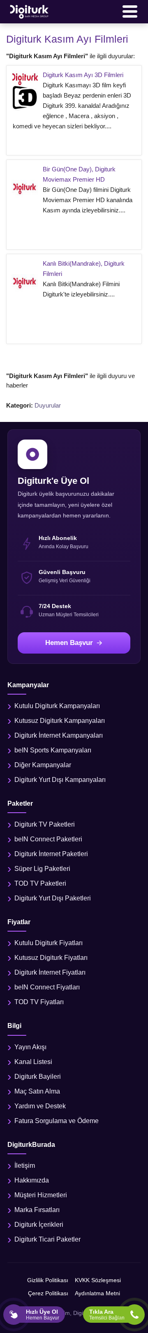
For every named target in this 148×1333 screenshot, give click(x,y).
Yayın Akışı (30, 1047)
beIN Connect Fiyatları (47, 987)
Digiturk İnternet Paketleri (51, 853)
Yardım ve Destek (40, 1106)
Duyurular (48, 405)
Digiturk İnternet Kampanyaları (58, 735)
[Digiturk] (29, 11)
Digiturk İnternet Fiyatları (50, 972)
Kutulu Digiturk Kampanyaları (57, 705)
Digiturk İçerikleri (38, 1224)
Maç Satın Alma (37, 1091)
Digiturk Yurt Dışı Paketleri (52, 898)
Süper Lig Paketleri (42, 868)
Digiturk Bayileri (37, 1076)
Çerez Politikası (48, 1293)
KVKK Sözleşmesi (98, 1280)
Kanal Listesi (33, 1061)
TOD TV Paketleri (40, 883)
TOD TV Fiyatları (39, 1001)
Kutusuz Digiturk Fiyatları (51, 957)
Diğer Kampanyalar (42, 764)
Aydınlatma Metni (97, 1293)
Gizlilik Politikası (47, 1280)
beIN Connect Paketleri (48, 839)
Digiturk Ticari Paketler (47, 1239)
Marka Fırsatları (37, 1209)
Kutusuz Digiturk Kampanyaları (59, 720)
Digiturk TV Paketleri (44, 824)
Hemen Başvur (69, 643)
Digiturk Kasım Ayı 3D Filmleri (83, 74)
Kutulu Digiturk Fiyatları (48, 942)
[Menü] (130, 11)
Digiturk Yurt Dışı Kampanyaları (60, 779)
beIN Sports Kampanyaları (52, 750)
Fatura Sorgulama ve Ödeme (56, 1120)
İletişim (24, 1165)
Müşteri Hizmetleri (40, 1195)
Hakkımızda (31, 1180)
